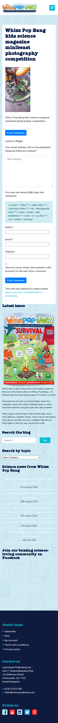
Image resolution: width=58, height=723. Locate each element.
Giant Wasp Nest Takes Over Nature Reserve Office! (28, 522)
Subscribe (10, 631)
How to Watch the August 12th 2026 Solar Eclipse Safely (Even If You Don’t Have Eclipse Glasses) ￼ (29, 509)
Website (10, 251)
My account (11, 640)
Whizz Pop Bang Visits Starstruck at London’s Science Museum (29, 534)
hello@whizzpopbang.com (20, 692)
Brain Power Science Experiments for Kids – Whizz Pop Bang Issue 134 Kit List (29, 481)
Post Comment (16, 132)
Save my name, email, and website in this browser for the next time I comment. (28, 269)
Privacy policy (12, 649)
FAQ (7, 635)
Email (9, 239)
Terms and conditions (17, 644)
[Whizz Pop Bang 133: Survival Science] (29, 349)
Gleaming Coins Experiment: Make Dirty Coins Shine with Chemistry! (29, 495)
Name (9, 227)
